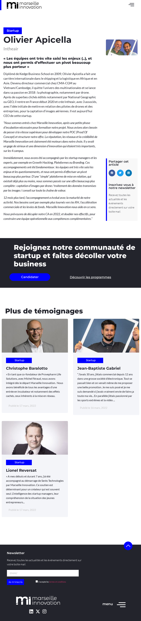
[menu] (121, 604)
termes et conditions (57, 582)
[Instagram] (44, 611)
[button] (112, 173)
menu (107, 604)
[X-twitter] (37, 611)
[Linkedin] (31, 611)
